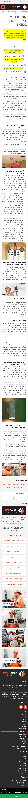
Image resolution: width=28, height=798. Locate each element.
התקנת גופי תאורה (11, 11)
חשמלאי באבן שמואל (14, 557)
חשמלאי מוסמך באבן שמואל (14, 568)
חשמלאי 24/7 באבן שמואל (14, 552)
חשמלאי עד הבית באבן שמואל (14, 584)
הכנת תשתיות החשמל (9, 301)
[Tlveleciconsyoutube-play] (21, 707)
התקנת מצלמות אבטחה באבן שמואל (14, 541)
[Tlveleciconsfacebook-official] (25, 707)
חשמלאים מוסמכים (21, 113)
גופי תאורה (19, 11)
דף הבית (25, 11)
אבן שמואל (23, 504)
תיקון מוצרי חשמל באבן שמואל (14, 579)
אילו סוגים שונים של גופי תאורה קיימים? (14, 484)
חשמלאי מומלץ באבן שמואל (14, 562)
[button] (3, 7)
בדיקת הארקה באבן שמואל (14, 546)
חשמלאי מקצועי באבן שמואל (14, 573)
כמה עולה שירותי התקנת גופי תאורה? (15, 488)
